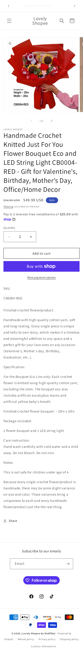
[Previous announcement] (8, 6)
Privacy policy (47, 639)
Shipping (8, 206)
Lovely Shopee (31, 633)
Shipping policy (69, 639)
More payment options (41, 277)
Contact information (43, 646)
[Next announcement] (74, 6)
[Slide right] (52, 121)
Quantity (9, 228)
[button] (9, 21)
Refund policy (26, 639)
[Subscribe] (68, 563)
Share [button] (13, 521)
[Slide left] (31, 121)
